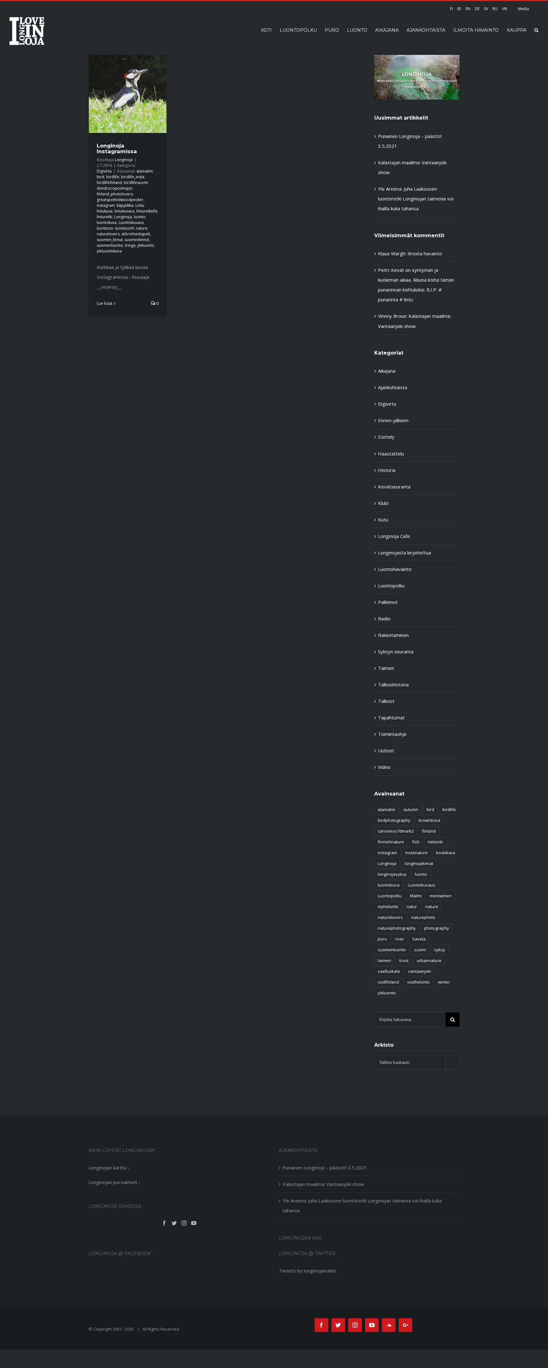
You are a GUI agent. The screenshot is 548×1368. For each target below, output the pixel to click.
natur (412, 906)
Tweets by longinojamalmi (307, 1270)
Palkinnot (388, 602)
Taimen (386, 668)
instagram (106, 205)
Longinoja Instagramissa (117, 148)
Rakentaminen (393, 635)
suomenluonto (110, 245)
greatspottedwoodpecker (120, 199)
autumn (410, 809)
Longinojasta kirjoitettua (404, 552)
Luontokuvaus (131, 222)
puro (382, 939)
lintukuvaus (124, 211)
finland (429, 831)
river (399, 939)
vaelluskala (389, 971)
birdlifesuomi (136, 182)
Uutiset (386, 750)
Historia (386, 470)
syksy (439, 949)
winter (444, 982)
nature (141, 228)
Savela (419, 939)
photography (436, 928)
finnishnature (391, 842)
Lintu (139, 205)
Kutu (383, 519)
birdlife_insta (132, 177)
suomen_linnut (110, 239)
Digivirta (104, 171)
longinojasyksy (392, 874)
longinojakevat (419, 863)
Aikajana (386, 371)
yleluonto (145, 245)
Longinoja (124, 159)
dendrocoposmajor (115, 188)
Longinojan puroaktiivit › (114, 1182)
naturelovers (108, 234)
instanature (416, 852)
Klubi (383, 503)
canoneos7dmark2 (396, 831)
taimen (384, 960)
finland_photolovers (115, 194)
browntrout (429, 820)
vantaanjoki (419, 971)
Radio (384, 618)
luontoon (105, 228)
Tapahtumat (391, 717)
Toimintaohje (392, 734)
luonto (140, 216)
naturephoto (423, 917)
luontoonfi (124, 228)
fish (416, 842)
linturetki (104, 216)
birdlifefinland (109, 182)
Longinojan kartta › (108, 1167)
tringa (130, 245)
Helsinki (435, 842)
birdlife (112, 177)
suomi (420, 949)
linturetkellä (146, 211)
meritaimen (441, 896)
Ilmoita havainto (425, 253)
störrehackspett (135, 234)
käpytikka (125, 205)
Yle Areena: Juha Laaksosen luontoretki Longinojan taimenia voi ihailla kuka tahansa (415, 199)
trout (403, 960)
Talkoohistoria (393, 684)
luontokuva (107, 222)
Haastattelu (391, 453)
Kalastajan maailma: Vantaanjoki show (323, 1184)
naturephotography (397, 928)
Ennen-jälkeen (393, 420)
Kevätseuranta (394, 486)
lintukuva (105, 211)
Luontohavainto (395, 569)
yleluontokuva (109, 251)
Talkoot (386, 701)
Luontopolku (391, 585)
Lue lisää (104, 303)
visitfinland (388, 982)
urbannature (429, 960)
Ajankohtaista (392, 387)
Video (384, 767)
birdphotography (394, 820)
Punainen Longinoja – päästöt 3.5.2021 (325, 1167)
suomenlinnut (137, 239)
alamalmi (144, 171)
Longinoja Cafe (394, 536)
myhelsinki (388, 906)
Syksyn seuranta (396, 651)
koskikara (445, 852)
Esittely (386, 437)
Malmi (415, 896)
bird (100, 177)
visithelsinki (418, 982)
